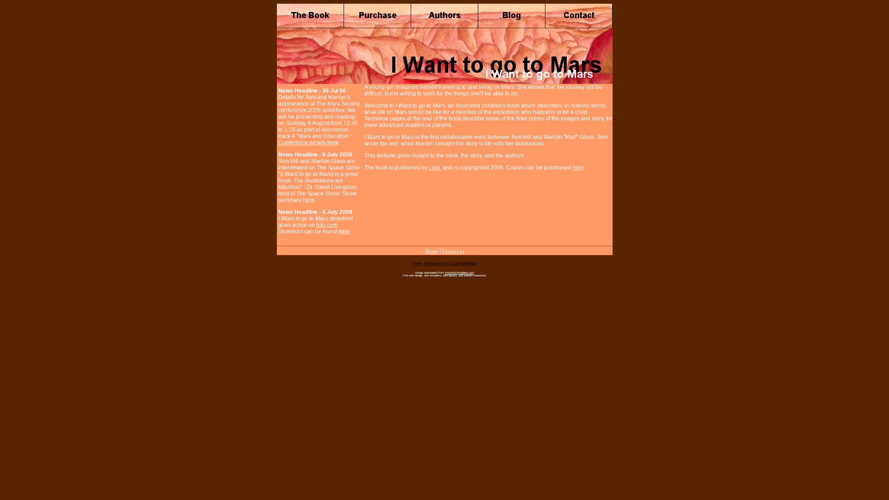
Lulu (434, 167)
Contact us (453, 251)
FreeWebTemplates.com (459, 272)
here (308, 200)
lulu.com (327, 225)
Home (431, 251)
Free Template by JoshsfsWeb (445, 263)
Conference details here (308, 142)
